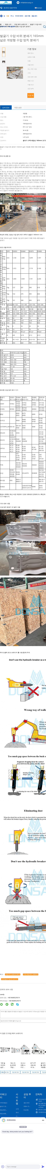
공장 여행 (27, 16)
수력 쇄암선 (3, 1103)
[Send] (43, 1166)
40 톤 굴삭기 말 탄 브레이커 (10, 979)
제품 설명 (18, 107)
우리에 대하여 (19, 16)
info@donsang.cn (26, 3)
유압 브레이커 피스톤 (6, 1113)
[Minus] (43, 1120)
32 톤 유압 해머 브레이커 (30, 974)
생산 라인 (27, 1103)
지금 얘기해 (11, 26)
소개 (17, 1109)
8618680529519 (15, 1001)
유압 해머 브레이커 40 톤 (12, 974)
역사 (17, 1112)
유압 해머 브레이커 (6, 1110)
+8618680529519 (14, 998)
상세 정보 (6, 107)
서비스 (18, 1116)
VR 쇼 (12, 16)
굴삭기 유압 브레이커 (6, 1106)
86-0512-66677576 (10, 8)
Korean (39, 8)
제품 (7, 16)
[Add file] (2, 1166)
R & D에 (26, 1110)
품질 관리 (34, 16)
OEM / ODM (27, 1106)
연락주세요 (3, 26)
